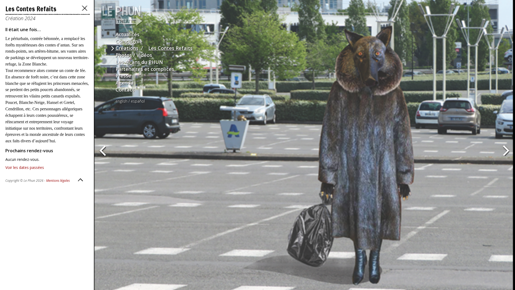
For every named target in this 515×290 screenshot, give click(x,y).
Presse (123, 76)
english (121, 101)
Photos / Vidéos (134, 55)
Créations (127, 48)
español (138, 101)
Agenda (125, 82)
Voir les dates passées (24, 167)
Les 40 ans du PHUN (139, 62)
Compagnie (129, 41)
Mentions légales (58, 180)
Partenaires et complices (145, 69)
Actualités (127, 34)
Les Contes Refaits (170, 48)
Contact (125, 89)
